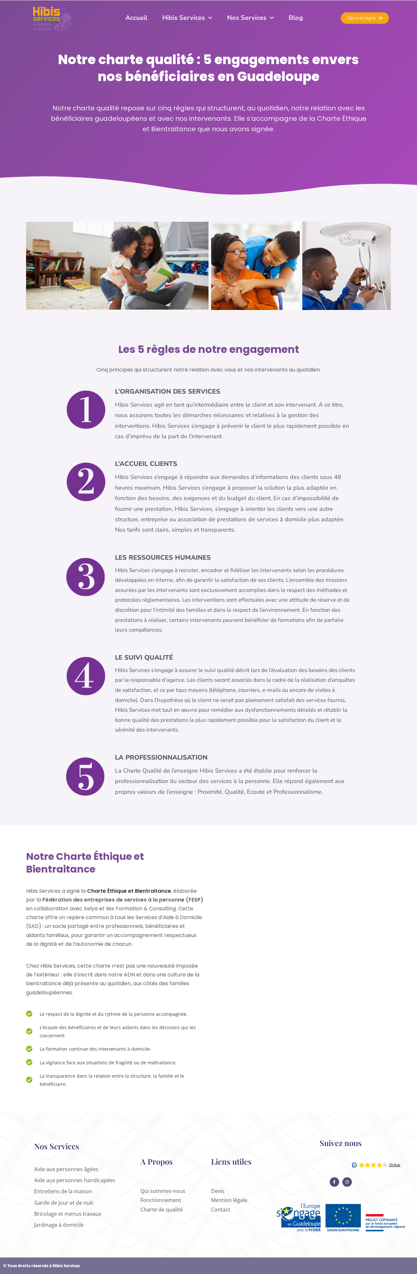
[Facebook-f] (334, 1182)
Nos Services (246, 17)
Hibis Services (183, 17)
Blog (296, 17)
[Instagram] (347, 1182)
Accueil (136, 17)
